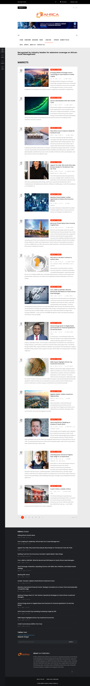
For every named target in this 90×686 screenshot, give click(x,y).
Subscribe (28, 40)
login (2, 69)
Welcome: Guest (22, 2)
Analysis (48, 40)
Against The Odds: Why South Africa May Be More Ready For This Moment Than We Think (62, 167)
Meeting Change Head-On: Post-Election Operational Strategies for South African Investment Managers (46, 596)
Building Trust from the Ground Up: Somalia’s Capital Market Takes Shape (40, 554)
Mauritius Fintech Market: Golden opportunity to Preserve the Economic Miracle (61, 199)
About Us (33, 45)
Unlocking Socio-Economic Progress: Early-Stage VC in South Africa (61, 456)
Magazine (35, 40)
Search (71, 642)
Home (21, 40)
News (41, 40)
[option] (49, 8)
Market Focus (64, 40)
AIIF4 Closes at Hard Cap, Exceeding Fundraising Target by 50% (37, 611)
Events (26, 45)
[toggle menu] (18, 35)
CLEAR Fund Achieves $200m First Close (30, 624)
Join (76, 2)
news (2, 52)
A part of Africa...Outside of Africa (60, 489)
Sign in (72, 2)
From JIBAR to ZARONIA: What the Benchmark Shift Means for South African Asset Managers (63, 291)
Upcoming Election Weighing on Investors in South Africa (60, 423)
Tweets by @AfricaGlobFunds (26, 635)
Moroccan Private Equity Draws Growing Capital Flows (62, 224)
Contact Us (41, 45)
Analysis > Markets (56, 69)
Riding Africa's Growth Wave (36, 8)
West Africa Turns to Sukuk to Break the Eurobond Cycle (62, 132)
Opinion (56, 40)
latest (2, 57)
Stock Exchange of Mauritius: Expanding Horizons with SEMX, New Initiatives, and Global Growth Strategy (47, 567)
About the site (40, 679)
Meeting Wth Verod (24, 575)
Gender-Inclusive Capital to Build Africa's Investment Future (36, 581)
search (2, 63)
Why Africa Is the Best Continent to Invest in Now (61, 259)
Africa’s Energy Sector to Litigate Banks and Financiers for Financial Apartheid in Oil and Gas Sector (62, 328)
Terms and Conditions (52, 679)
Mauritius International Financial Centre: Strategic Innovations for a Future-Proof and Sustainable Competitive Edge (47, 588)
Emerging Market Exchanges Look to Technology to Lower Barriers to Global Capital (62, 74)
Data (21, 45)
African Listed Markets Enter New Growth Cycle (62, 102)
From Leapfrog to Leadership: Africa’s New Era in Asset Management (38, 542)
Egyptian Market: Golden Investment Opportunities (61, 395)
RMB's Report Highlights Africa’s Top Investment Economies (61, 363)
